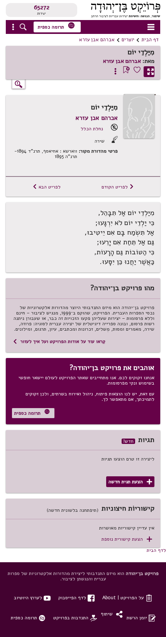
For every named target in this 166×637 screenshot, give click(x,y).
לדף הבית (156, 550)
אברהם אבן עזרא (97, 39)
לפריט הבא (46, 186)
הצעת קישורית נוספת (127, 539)
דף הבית (150, 39)
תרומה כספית (56, 26)
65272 (41, 7)
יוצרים (128, 39)
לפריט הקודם (118, 186)
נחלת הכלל (92, 128)
